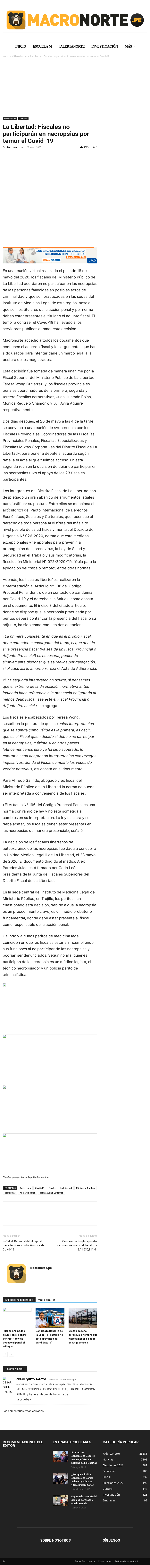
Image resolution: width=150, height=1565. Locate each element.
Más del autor (46, 1299)
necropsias (9, 1192)
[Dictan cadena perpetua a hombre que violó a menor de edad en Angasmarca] (83, 1318)
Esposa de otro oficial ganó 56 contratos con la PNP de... (83, 1500)
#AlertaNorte (19, 56)
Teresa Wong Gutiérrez (51, 1192)
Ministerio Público (85, 1188)
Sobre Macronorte (85, 1561)
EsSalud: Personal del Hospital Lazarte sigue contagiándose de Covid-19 (23, 1245)
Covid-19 (39, 1188)
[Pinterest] (25, 160)
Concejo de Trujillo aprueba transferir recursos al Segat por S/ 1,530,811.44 (76, 1245)
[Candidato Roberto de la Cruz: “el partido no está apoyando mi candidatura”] (50, 1318)
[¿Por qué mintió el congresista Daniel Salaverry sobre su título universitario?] (60, 1478)
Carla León (25, 1188)
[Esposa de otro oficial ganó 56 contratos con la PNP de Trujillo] (60, 1500)
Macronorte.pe (15, 147)
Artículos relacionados (19, 1299)
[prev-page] (5, 1354)
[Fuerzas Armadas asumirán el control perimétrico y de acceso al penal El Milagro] (17, 1318)
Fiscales (52, 1188)
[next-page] (11, 1354)
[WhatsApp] (34, 160)
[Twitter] (16, 160)
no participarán (28, 1192)
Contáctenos (105, 1561)
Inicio (5, 56)
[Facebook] (7, 160)
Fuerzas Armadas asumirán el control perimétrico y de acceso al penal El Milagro (15, 1338)
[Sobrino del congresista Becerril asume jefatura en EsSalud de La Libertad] (60, 1456)
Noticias (23, 118)
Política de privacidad (126, 1561)
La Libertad (66, 1188)
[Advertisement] (75, 87)
